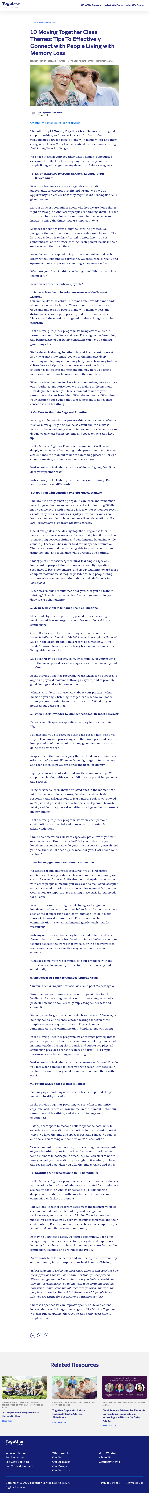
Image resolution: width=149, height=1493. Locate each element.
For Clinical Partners (19, 1466)
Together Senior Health (52, 112)
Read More (7, 1421)
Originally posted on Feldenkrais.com (55, 123)
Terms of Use (134, 1483)
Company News (109, 1462)
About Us (105, 1457)
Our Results (60, 1457)
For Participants (16, 1457)
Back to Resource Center (45, 23)
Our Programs (61, 1466)
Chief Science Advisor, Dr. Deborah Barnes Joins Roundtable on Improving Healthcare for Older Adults (123, 1416)
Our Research (61, 1462)
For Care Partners (18, 1462)
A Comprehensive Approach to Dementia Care (20, 1414)
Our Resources (62, 1470)
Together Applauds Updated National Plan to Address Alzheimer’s (69, 1414)
